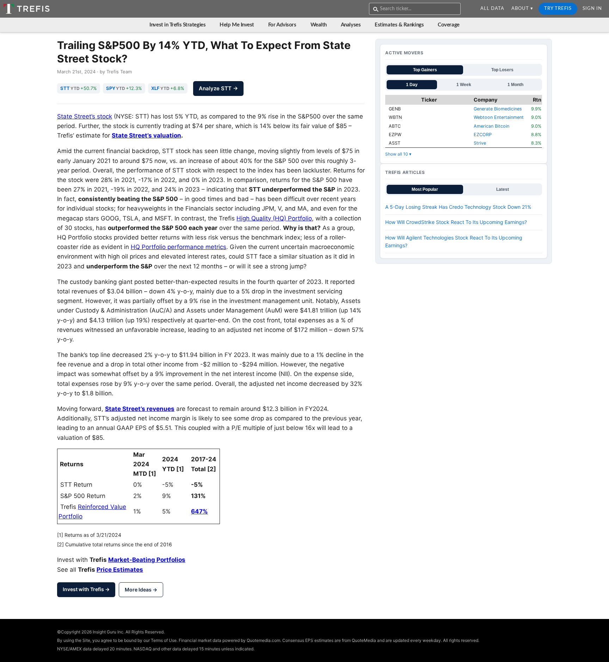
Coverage (448, 25)
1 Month (515, 84)
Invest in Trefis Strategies (177, 25)
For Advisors (282, 25)
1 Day (412, 84)
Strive (480, 143)
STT (65, 88)
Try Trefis (558, 8)
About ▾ (522, 8)
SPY (110, 88)
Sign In (592, 8)
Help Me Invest (237, 25)
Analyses (351, 25)
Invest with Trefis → (86, 589)
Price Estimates (120, 569)
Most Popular (425, 189)
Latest (502, 189)
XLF (155, 88)
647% (199, 511)
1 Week (463, 84)
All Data (492, 8)
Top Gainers (425, 69)
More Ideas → (141, 590)
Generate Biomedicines (498, 108)
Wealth (318, 25)
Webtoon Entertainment (499, 117)
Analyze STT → (218, 88)
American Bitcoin (491, 126)
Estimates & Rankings (399, 25)
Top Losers (502, 69)
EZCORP (483, 134)
